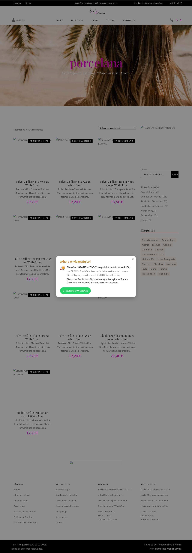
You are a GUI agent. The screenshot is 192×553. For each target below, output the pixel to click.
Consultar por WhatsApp (75, 290)
